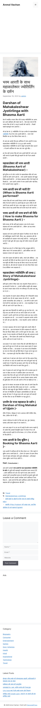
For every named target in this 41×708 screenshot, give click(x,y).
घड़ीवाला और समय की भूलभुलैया (12, 684)
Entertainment (8, 641)
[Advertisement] (20, 30)
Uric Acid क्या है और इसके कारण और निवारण (17, 691)
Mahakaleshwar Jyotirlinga (15, 496)
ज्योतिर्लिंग (5, 134)
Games (5, 644)
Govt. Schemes (8, 647)
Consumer (7, 637)
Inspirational (7, 657)
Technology (7, 660)
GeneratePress (32, 705)
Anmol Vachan (11, 4)
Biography (6, 634)
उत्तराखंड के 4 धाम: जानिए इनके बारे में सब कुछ (17, 687)
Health (5, 650)
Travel (7, 493)
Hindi (5, 653)
